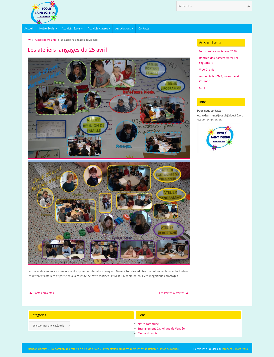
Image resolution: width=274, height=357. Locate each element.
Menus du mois (147, 333)
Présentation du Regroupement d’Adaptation (129, 349)
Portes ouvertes (43, 293)
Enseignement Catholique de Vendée (161, 328)
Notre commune (148, 324)
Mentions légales (37, 349)
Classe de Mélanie (45, 39)
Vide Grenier (207, 69)
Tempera (227, 349)
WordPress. (241, 349)
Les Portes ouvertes (172, 293)
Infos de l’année (169, 349)
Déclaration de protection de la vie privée (75, 349)
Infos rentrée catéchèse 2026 (218, 51)
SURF (202, 88)
